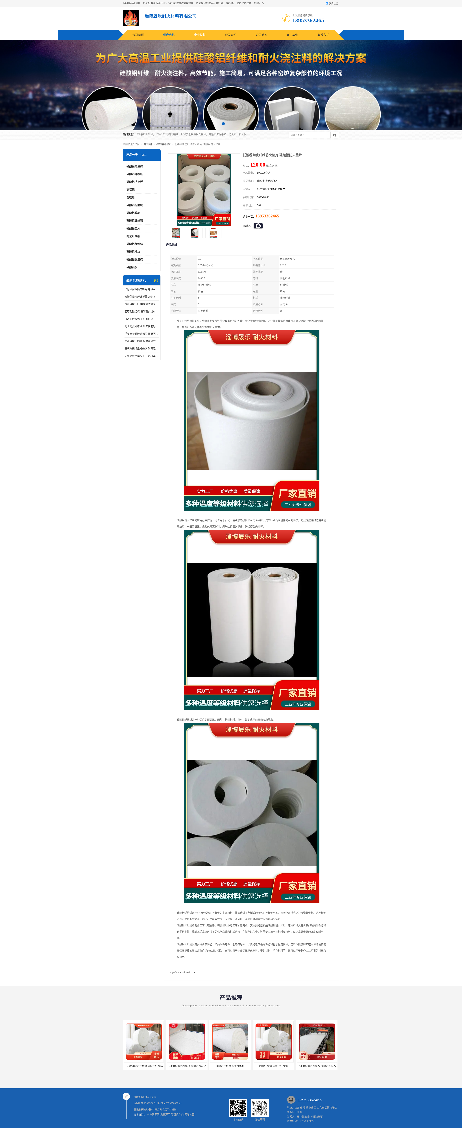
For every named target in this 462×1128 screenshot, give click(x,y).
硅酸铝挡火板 (135, 181)
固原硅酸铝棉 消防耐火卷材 (140, 311)
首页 (137, 144)
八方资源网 (153, 1114)
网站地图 (189, 1114)
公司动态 (261, 34)
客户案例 (292, 34)
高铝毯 (131, 189)
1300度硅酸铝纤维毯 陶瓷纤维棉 (317, 1066)
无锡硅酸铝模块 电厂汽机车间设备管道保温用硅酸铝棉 (142, 356)
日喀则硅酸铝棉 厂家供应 (139, 319)
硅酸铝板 (132, 267)
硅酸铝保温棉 (135, 259)
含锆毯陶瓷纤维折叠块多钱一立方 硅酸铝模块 (142, 296)
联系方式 (323, 34)
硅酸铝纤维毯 (135, 220)
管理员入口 (177, 1114)
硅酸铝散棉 (133, 212)
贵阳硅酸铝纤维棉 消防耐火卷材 (142, 304)
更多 (156, 280)
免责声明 (165, 1114)
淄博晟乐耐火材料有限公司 (148, 1109)
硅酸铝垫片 (133, 228)
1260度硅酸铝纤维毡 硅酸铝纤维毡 (230, 1066)
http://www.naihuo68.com (183, 972)
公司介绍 (230, 34)
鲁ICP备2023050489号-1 (170, 1103)
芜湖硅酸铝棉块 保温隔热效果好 (142, 341)
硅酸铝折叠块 (135, 205)
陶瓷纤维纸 (133, 236)
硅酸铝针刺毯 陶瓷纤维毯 (143, 1066)
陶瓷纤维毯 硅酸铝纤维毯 (187, 1066)
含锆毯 (131, 197)
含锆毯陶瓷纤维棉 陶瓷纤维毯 (273, 1066)
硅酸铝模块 (133, 251)
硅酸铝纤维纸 (163, 144)
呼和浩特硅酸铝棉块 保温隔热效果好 (142, 333)
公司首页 (138, 34)
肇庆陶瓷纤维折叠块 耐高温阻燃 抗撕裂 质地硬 (142, 348)
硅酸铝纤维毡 (135, 244)
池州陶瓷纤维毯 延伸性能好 (140, 326)
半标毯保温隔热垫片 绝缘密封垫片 (142, 289)
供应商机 (169, 34)
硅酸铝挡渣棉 (135, 166)
